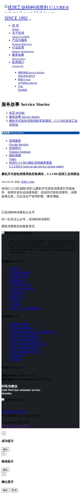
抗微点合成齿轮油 (21, 288)
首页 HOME (17, 112)
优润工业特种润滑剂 (15, 426)
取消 (14, 490)
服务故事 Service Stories (24, 116)
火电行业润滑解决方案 (24, 347)
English (22, 89)
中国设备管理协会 (21, 328)
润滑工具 (15, 268)
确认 (5, 449)
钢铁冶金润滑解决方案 (24, 351)
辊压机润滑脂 (18, 276)
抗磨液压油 (16, 280)
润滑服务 (15, 304)
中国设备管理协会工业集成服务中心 (33, 332)
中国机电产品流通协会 (24, 336)
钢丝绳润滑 (16, 355)
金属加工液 (16, 296)
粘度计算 (15, 300)
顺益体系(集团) (19, 324)
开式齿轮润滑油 (19, 284)
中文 (20, 86)
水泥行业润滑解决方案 (24, 340)
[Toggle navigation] (29, 19)
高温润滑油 (16, 292)
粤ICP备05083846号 (14, 411)
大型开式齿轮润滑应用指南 (27, 343)
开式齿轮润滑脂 (19, 272)
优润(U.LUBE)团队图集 (24, 308)
